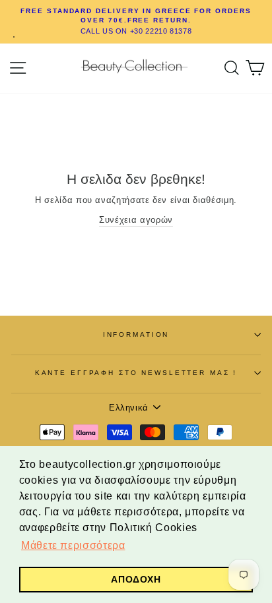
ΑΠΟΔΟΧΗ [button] (135, 579)
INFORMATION (136, 334)
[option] (136, 22)
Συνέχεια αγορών (136, 220)
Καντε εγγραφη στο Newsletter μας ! (136, 372)
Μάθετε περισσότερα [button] (73, 545)
